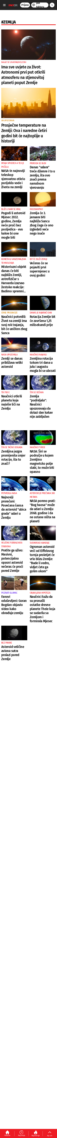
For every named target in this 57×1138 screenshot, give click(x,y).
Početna (7, 1135)
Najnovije (21, 1135)
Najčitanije (36, 1135)
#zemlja (8, 22)
